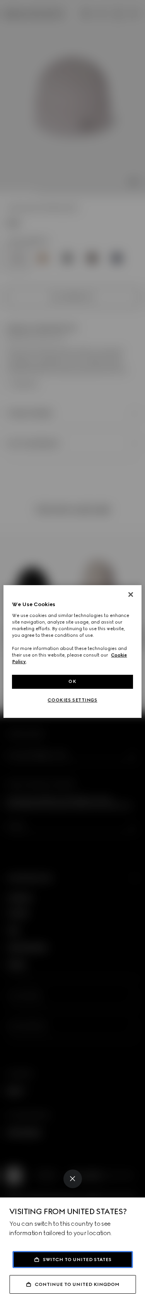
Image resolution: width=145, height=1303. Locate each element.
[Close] (72, 1179)
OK (72, 681)
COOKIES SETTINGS (72, 700)
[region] (72, 651)
